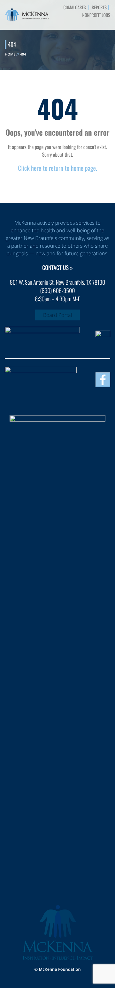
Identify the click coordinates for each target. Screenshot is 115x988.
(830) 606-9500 (57, 291)
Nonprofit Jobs (96, 15)
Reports (99, 7)
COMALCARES (75, 7)
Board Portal (57, 314)
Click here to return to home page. (57, 168)
